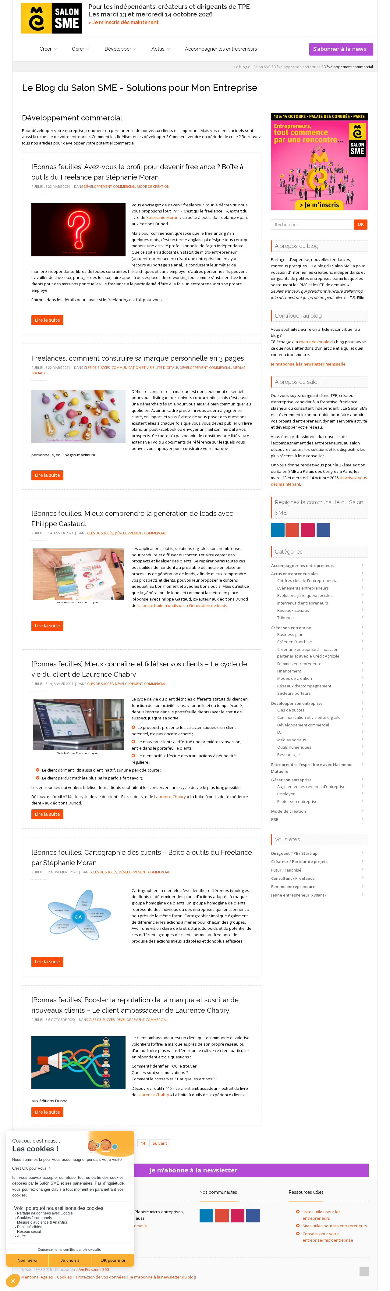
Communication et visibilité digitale (309, 717)
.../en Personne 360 (92, 1269)
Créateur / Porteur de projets (299, 861)
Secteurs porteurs (294, 693)
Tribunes (285, 617)
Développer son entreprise (297, 703)
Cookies (64, 1277)
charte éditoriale (314, 341)
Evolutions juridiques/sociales (305, 595)
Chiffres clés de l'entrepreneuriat (308, 580)
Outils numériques (294, 747)
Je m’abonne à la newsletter (195, 1170)
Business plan (290, 634)
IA (279, 732)
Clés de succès (291, 710)
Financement (289, 671)
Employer (286, 794)
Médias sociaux (291, 740)
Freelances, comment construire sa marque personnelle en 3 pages (137, 358)
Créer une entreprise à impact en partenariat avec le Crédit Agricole (308, 653)
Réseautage (288, 754)
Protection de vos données (101, 1277)
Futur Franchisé (286, 870)
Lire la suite (47, 320)
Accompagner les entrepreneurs (221, 49)
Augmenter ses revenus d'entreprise (311, 786)
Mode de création (288, 811)
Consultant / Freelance (293, 878)
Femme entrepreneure (293, 886)
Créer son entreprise (291, 627)
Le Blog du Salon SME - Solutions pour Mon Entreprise (139, 87)
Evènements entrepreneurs (303, 588)
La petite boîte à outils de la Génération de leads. (182, 605)
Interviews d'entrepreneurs (302, 603)
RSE (274, 819)
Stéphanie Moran (162, 217)
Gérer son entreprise (291, 780)
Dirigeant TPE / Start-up (294, 853)
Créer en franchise (294, 641)
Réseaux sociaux (293, 610)
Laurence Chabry (170, 796)
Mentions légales (37, 1277)
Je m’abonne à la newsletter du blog (163, 1277)
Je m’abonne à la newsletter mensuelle (308, 364)
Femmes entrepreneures (300, 663)
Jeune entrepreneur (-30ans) (298, 895)
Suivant (160, 1143)
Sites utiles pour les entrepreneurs (335, 1226)
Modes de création (294, 678)
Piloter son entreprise (297, 801)
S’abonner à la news (341, 48)
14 (143, 1143)
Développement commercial (303, 725)
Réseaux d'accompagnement (304, 686)
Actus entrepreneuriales (294, 573)
